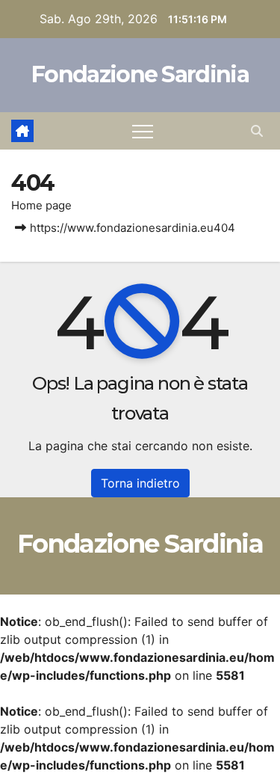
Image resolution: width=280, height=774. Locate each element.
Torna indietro (140, 483)
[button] (257, 130)
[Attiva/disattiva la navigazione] (142, 131)
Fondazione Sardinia (140, 74)
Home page (41, 205)
